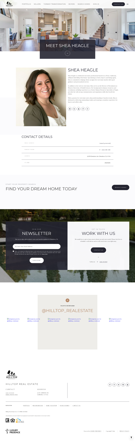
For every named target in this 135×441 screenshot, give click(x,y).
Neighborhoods (38, 405)
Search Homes (84, 4)
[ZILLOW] (78, 109)
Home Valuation (51, 405)
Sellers (37, 4)
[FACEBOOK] (83, 109)
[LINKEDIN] (74, 109)
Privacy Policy (45, 254)
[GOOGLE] (70, 109)
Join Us (96, 4)
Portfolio (26, 4)
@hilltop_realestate (67, 310)
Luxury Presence (95, 431)
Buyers (72, 4)
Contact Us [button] (118, 4)
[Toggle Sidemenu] (127, 4)
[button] (98, 250)
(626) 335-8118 (103, 261)
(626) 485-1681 (106, 150)
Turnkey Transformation (55, 4)
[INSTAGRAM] (87, 109)
